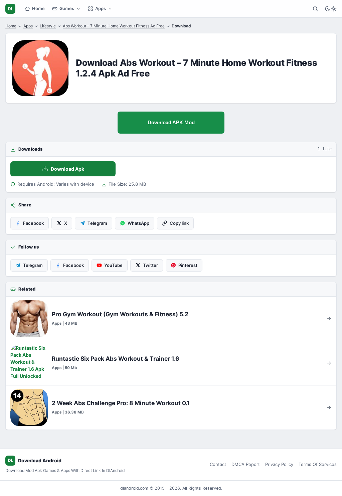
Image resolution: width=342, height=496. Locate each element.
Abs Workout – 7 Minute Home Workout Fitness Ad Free (114, 25)
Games (66, 8)
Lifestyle (48, 25)
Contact (218, 464)
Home (38, 8)
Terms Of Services (318, 464)
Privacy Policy (279, 464)
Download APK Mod (171, 122)
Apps (100, 8)
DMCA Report (245, 464)
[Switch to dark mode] (331, 9)
